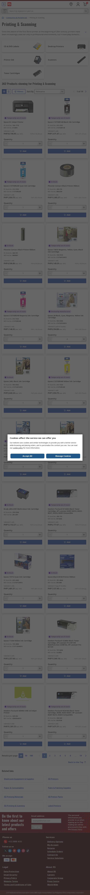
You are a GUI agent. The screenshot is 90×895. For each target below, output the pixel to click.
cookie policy (18, 448)
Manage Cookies (63, 456)
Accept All (27, 456)
